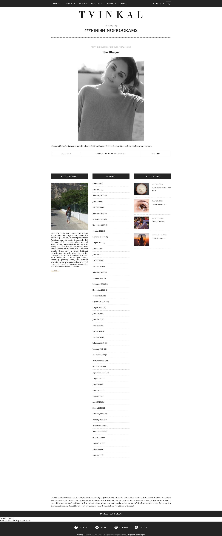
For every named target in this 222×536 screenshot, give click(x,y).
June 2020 (96, 254)
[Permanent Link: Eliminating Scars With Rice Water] (141, 195)
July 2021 (96, 201)
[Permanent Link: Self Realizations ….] (141, 245)
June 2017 (96, 455)
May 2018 (96, 396)
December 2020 (98, 219)
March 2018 (97, 408)
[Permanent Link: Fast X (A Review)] (141, 229)
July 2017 (96, 449)
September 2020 (98, 237)
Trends (69, 4)
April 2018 (96, 402)
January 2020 (97, 278)
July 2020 (96, 249)
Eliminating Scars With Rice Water (161, 189)
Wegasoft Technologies (136, 535)
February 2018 (98, 414)
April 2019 (96, 331)
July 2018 (96, 384)
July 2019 (96, 313)
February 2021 (98, 213)
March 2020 (97, 266)
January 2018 (97, 420)
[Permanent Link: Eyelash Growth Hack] (141, 212)
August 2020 (97, 243)
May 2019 (96, 325)
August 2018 (97, 378)
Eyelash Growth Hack (159, 204)
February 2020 (98, 272)
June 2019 (96, 319)
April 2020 (96, 260)
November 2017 (98, 431)
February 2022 (98, 195)
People (82, 4)
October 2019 (97, 296)
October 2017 (97, 437)
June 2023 (96, 190)
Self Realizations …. (159, 238)
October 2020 (97, 231)
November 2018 (98, 361)
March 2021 (97, 207)
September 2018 (98, 372)
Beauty (56, 4)
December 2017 (98, 425)
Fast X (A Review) (158, 221)
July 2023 (96, 184)
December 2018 (98, 355)
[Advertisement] (111, 477)
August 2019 (97, 308)
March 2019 (97, 337)
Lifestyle (95, 4)
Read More (66, 154)
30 (154, 153)
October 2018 (97, 367)
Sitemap (80, 535)
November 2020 (98, 225)
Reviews (110, 4)
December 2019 (98, 284)
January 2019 (97, 349)
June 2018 (96, 390)
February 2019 (98, 343)
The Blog (124, 4)
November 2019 (98, 290)
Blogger (111, 52)
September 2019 (98, 302)
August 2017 (97, 443)
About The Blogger (100, 47)
